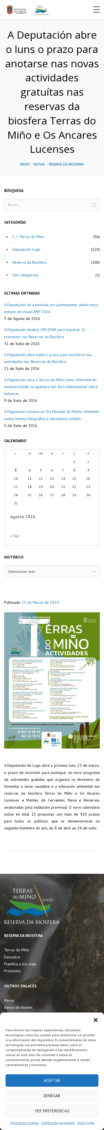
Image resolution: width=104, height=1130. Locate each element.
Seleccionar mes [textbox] (21, 571)
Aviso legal (85, 1123)
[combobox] (52, 571)
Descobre (12, 957)
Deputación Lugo (26, 249)
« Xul (14, 535)
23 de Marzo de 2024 (40, 602)
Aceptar (52, 1080)
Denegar (52, 1095)
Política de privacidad (58, 1123)
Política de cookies (24, 1123)
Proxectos (12, 970)
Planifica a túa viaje (20, 963)
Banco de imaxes (18, 1007)
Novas (39, 164)
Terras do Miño (16, 949)
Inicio (25, 164)
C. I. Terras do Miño (28, 236)
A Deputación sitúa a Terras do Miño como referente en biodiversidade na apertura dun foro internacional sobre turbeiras (51, 386)
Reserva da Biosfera (66, 164)
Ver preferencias (52, 1110)
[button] (95, 1019)
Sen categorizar (25, 275)
